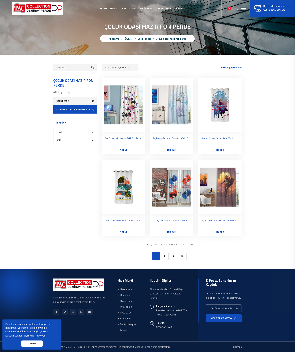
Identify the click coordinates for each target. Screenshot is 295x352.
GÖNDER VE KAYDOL (222, 318)
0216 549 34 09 (274, 10)
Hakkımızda (126, 289)
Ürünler (128, 39)
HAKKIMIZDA (129, 8)
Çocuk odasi (144, 39)
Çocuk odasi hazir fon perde (171, 39)
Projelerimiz (126, 307)
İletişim (123, 330)
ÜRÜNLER (163, 8)
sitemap (237, 347)
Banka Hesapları (128, 324)
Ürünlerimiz (126, 295)
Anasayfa (114, 39)
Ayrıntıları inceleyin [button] (35, 335)
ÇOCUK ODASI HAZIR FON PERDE (75, 109)
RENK (59, 140)
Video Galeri (126, 318)
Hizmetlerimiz (127, 301)
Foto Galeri (125, 312)
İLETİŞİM (180, 8)
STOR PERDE (75, 101)
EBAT (59, 132)
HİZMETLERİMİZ (108, 8)
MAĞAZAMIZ (147, 8)
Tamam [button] (32, 343)
